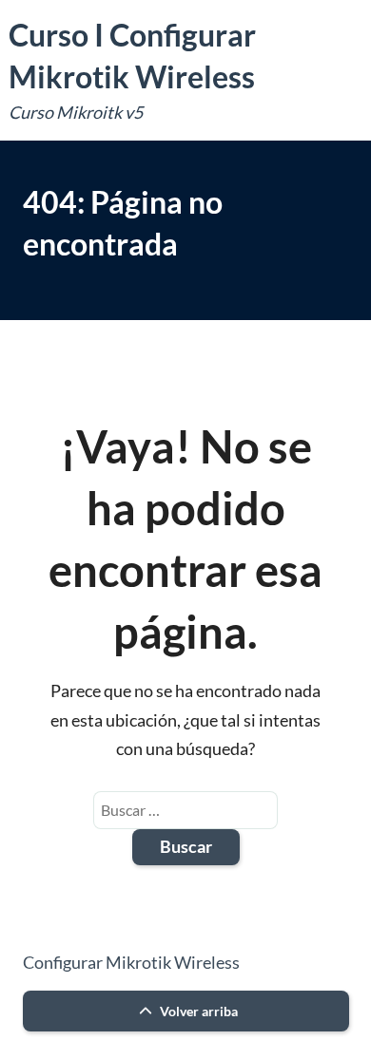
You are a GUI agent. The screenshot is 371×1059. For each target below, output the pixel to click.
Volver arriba (197, 1011)
